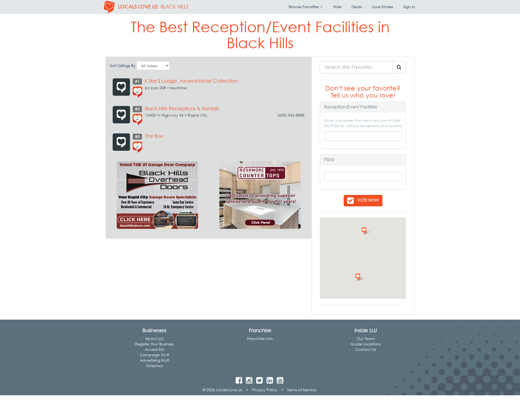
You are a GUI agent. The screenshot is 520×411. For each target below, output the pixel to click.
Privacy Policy (264, 389)
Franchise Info (260, 338)
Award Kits (154, 349)
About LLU (154, 338)
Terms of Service (301, 389)
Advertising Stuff (154, 360)
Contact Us (365, 349)
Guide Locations (365, 344)
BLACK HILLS (174, 6)
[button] (305, 7)
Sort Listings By (122, 65)
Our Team (366, 338)
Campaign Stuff (154, 354)
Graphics (154, 365)
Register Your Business (154, 344)
